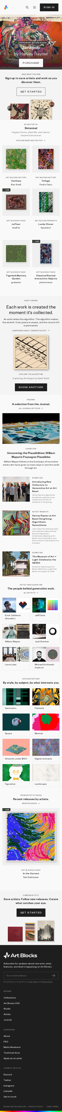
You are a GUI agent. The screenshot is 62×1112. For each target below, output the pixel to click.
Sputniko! (46, 227)
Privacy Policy (47, 982)
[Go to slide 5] (55, 17)
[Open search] (27, 7)
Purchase (31, 63)
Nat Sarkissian (31, 877)
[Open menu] (34, 7)
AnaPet (16, 227)
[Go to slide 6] (57, 17)
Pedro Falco (46, 184)
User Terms (33, 982)
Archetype (28, 378)
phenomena (45, 282)
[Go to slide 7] (59, 17)
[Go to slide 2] (41, 17)
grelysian (16, 282)
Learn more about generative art (29, 331)
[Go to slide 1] (40, 17)
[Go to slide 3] (43, 17)
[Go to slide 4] (49, 17)
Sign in (49, 7)
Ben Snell (16, 184)
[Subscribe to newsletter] (53, 975)
